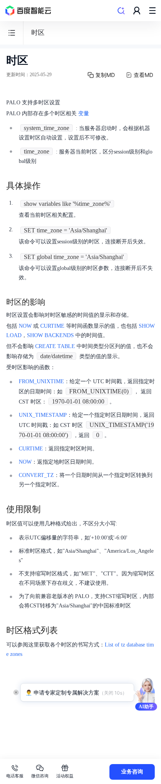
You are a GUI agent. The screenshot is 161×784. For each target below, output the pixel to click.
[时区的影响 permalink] (53, 302)
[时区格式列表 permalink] (66, 630)
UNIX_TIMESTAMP (43, 415)
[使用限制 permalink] (48, 509)
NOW (25, 326)
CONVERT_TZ (36, 475)
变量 (83, 113)
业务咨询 (132, 772)
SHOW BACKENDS (50, 335)
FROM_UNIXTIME (41, 381)
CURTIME (52, 326)
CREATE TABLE (55, 346)
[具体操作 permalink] (48, 186)
